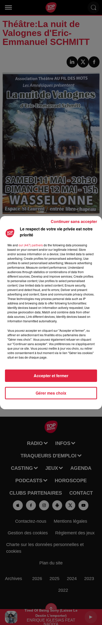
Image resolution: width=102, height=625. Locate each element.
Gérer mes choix (51, 393)
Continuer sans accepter (74, 221)
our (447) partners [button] (31, 245)
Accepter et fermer (51, 375)
